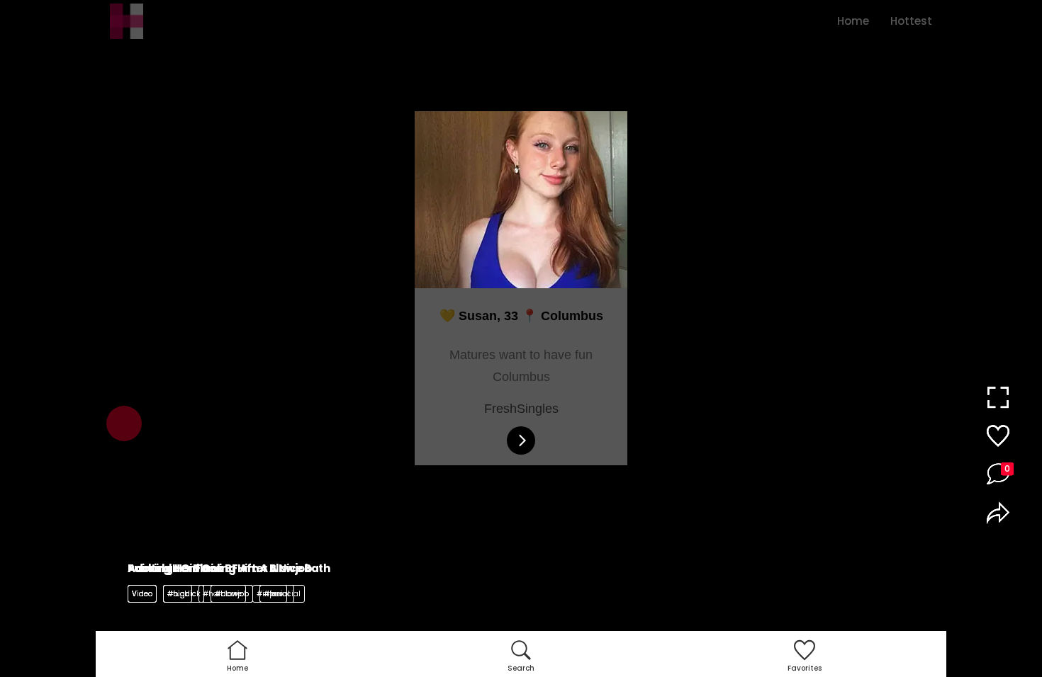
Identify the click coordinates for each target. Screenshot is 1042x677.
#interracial (279, 593)
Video (142, 593)
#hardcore (222, 593)
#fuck (177, 593)
